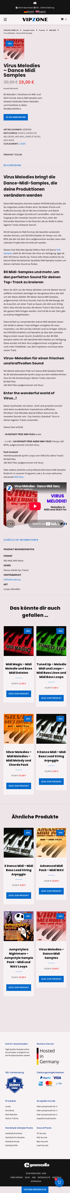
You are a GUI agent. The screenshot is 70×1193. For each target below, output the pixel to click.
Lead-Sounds (42, 1145)
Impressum (36, 1181)
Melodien (9, 136)
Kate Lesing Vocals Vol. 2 (47, 1114)
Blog (27, 1177)
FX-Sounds (41, 1133)
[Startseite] (35, 19)
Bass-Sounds (42, 1141)
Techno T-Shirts (11, 1118)
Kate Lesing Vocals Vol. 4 (47, 1106)
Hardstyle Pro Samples (15, 1137)
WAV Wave (9, 140)
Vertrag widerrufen (35, 1189)
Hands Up (31, 133)
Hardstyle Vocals (12, 1141)
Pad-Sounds (42, 1137)
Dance (21, 133)
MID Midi (52, 30)
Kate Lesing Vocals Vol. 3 (47, 1110)
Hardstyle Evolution (13, 1133)
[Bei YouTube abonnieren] (35, 3)
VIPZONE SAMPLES (11, 30)
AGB (34, 1177)
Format (42, 30)
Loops (8, 1106)
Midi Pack (18, 476)
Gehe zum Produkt (18, 693)
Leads (22, 143)
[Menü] (10, 19)
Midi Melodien (11, 1114)
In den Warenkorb (16, 117)
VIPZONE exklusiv (12, 579)
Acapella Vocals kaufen (46, 1118)
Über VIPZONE (16, 1177)
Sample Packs (28, 30)
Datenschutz (44, 1177)
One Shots (9, 1110)
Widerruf (56, 1177)
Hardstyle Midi (11, 1145)
